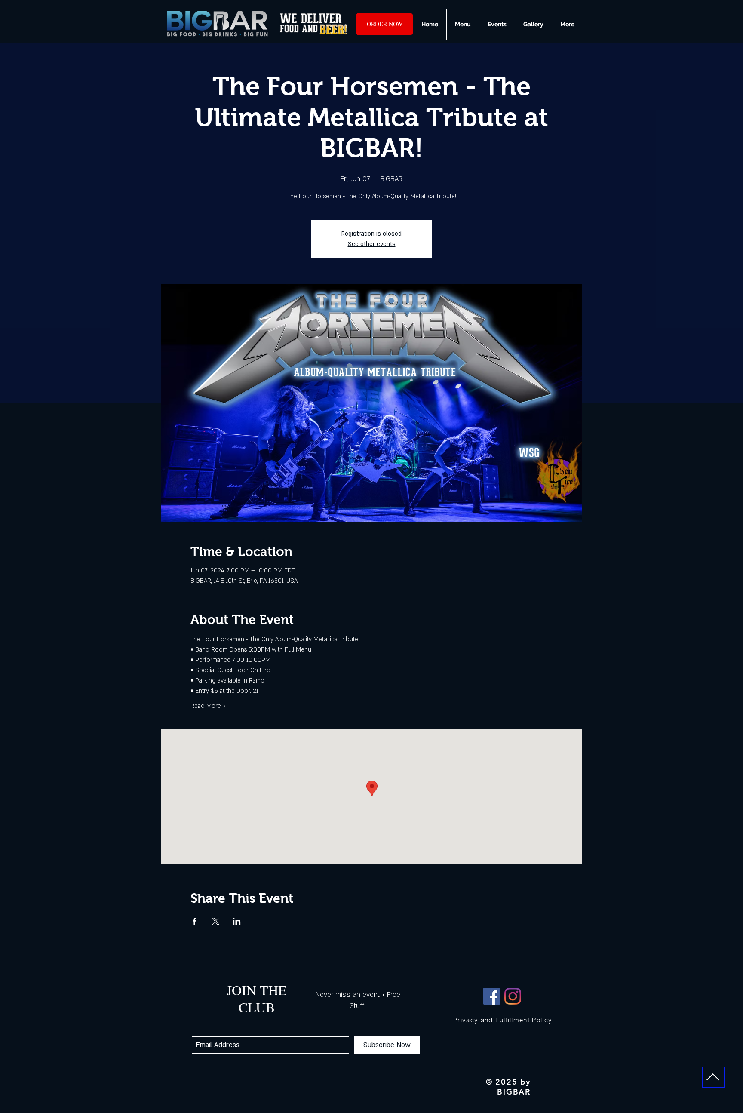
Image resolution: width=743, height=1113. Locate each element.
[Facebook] (491, 996)
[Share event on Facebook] (194, 921)
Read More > (208, 706)
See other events (372, 244)
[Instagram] (512, 996)
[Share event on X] (216, 921)
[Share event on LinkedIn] (237, 921)
